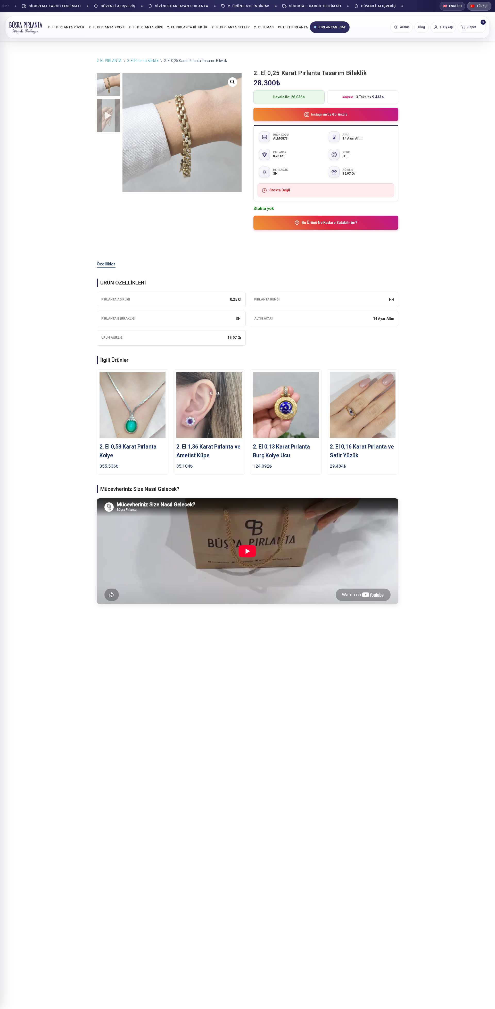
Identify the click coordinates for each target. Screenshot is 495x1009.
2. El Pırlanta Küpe (146, 27)
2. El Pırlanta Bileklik (187, 27)
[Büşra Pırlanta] (26, 27)
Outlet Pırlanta (293, 27)
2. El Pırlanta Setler (231, 27)
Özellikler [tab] (106, 263)
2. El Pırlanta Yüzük (66, 27)
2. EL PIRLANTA (109, 61)
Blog (421, 27)
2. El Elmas (264, 27)
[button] (232, 82)
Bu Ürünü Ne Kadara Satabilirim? (329, 223)
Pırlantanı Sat (332, 27)
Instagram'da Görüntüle (329, 114)
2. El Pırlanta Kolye (107, 27)
